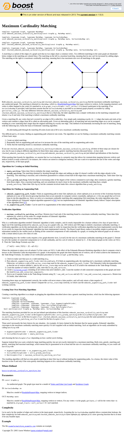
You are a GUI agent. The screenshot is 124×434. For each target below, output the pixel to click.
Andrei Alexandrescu (102, 5)
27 (25, 202)
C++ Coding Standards (115, 5)
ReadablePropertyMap (30, 392)
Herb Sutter (89, 5)
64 (55, 200)
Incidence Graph (82, 384)
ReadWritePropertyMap (67, 104)
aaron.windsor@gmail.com (41, 431)
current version (88, 14)
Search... (117, 8)
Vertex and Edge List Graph (61, 384)
